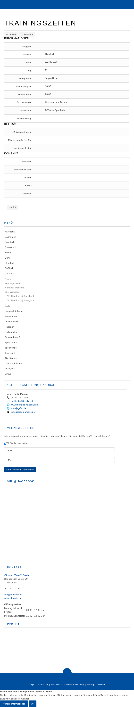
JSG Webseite (12, 292)
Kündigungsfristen (22, 148)
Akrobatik (10, 231)
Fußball (9, 268)
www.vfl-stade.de (13, 598)
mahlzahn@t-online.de (22, 401)
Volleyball (10, 368)
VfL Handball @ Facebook (20, 296)
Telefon (28, 177)
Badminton (10, 237)
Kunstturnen (11, 316)
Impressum (43, 684)
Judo (7, 306)
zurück (12, 207)
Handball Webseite (14, 287)
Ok (32, 703)
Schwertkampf (12, 337)
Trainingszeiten (13, 283)
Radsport (9, 327)
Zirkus (8, 374)
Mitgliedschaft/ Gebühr (20, 140)
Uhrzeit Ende (25, 94)
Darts (7, 257)
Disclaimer (56, 684)
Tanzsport (10, 353)
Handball (9, 273)
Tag (30, 70)
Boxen (8, 252)
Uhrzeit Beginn (24, 86)
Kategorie (27, 46)
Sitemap (90, 684)
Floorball (9, 263)
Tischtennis (11, 358)
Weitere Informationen (13, 703)
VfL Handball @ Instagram (20, 300)
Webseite (27, 193)
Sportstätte (26, 110)
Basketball (10, 247)
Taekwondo (11, 347)
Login (31, 684)
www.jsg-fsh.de (18, 408)
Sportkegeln (11, 342)
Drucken (28, 34)
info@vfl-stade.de (13, 594)
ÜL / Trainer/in (24, 102)
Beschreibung (24, 118)
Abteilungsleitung (23, 169)
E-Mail (12, 34)
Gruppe (28, 62)
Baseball (9, 242)
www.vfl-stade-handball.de (24, 404)
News (8, 279)
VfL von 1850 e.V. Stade (16, 575)
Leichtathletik (11, 321)
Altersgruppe (25, 78)
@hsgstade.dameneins (23, 412)
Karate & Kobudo (14, 311)
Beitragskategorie (22, 132)
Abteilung (27, 161)
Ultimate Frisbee (13, 363)
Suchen (101, 684)
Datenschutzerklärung (74, 684)
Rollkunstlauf (11, 332)
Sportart (27, 54)
